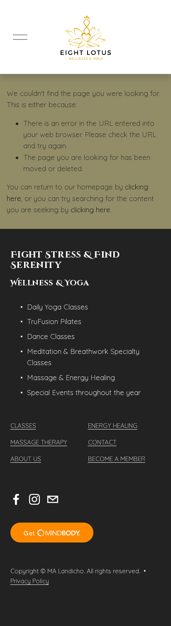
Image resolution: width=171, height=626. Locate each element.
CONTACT (102, 442)
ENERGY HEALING (112, 426)
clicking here (90, 209)
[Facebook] (16, 499)
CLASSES (23, 426)
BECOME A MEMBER (116, 459)
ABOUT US (25, 459)
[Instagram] (34, 499)
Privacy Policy (29, 581)
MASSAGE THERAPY (38, 442)
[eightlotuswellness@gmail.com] (53, 499)
